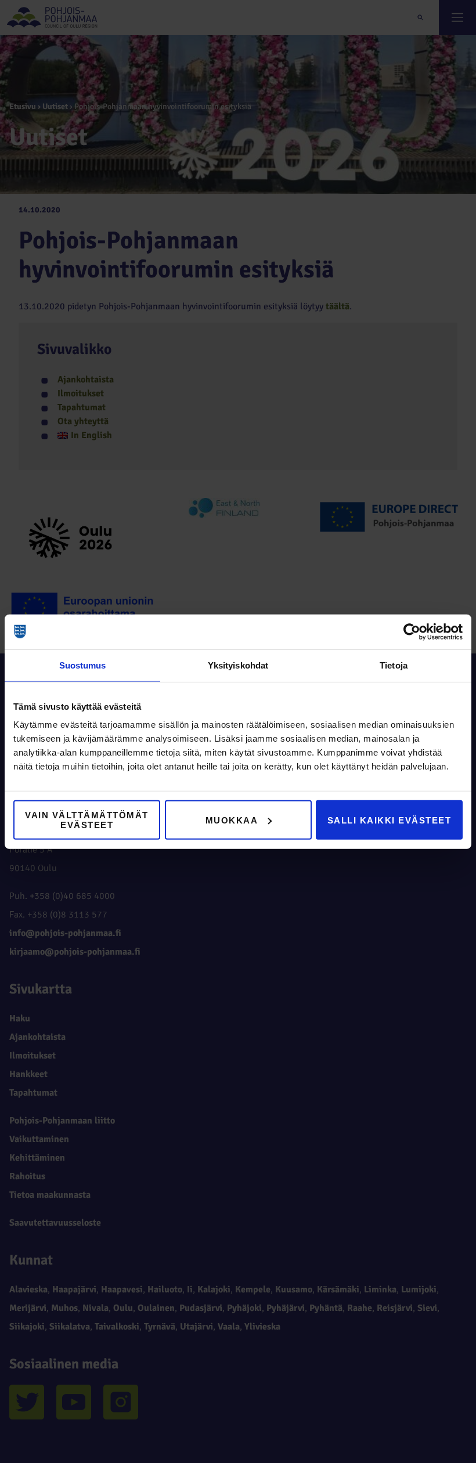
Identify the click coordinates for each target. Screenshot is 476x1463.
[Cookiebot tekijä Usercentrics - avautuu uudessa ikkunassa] (412, 631)
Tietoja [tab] (394, 665)
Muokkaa (231, 820)
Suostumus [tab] (82, 665)
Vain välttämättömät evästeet (87, 820)
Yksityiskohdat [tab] (238, 665)
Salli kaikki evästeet (389, 820)
